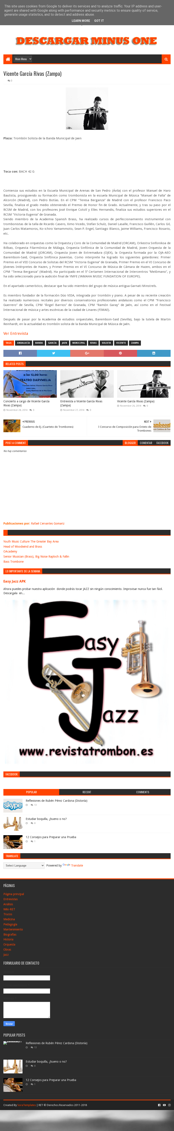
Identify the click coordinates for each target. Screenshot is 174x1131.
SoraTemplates (26, 1105)
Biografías (9, 934)
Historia (8, 939)
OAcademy (10, 551)
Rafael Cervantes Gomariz (48, 523)
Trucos (7, 914)
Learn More (81, 20)
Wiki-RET (9, 909)
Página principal (13, 894)
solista (106, 343)
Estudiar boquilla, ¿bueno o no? (46, 819)
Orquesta (9, 944)
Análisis (8, 904)
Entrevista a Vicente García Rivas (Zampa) (81, 403)
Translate (77, 865)
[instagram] (169, 1105)
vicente (121, 343)
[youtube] (164, 1105)
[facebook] (159, 1105)
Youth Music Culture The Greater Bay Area (31, 541)
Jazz (6, 954)
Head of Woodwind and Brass (22, 546)
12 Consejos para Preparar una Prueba (51, 837)
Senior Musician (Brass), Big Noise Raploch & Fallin (36, 556)
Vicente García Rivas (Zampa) (135, 401)
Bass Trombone (13, 561)
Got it (99, 20)
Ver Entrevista (15, 333)
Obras (7, 949)
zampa (135, 343)
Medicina (9, 919)
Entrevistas (10, 899)
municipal (78, 343)
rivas (93, 343)
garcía (52, 343)
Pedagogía (10, 924)
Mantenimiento (13, 929)
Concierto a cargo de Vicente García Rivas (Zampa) (26, 403)
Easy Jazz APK (14, 581)
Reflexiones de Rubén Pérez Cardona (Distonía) (56, 800)
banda (39, 343)
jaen (64, 343)
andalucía (23, 343)
